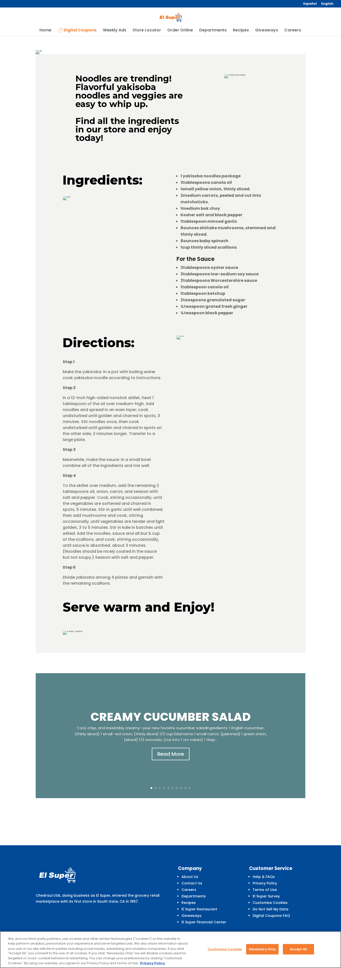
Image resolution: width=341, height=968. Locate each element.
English (327, 4)
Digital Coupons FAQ (271, 915)
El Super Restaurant (199, 909)
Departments (213, 30)
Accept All (298, 949)
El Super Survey (266, 896)
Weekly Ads (114, 30)
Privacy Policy (265, 883)
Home (45, 30)
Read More (170, 754)
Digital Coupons (80, 30)
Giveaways (266, 30)
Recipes (241, 30)
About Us (189, 876)
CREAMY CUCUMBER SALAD (171, 717)
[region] (170, 949)
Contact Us (191, 883)
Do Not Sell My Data (270, 909)
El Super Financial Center (203, 922)
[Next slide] (305, 736)
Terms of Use (265, 889)
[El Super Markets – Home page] (171, 17)
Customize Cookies (270, 902)
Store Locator (147, 30)
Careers (292, 30)
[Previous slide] (36, 736)
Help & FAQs (264, 876)
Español (310, 4)
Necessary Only (262, 949)
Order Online (180, 30)
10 (189, 788)
